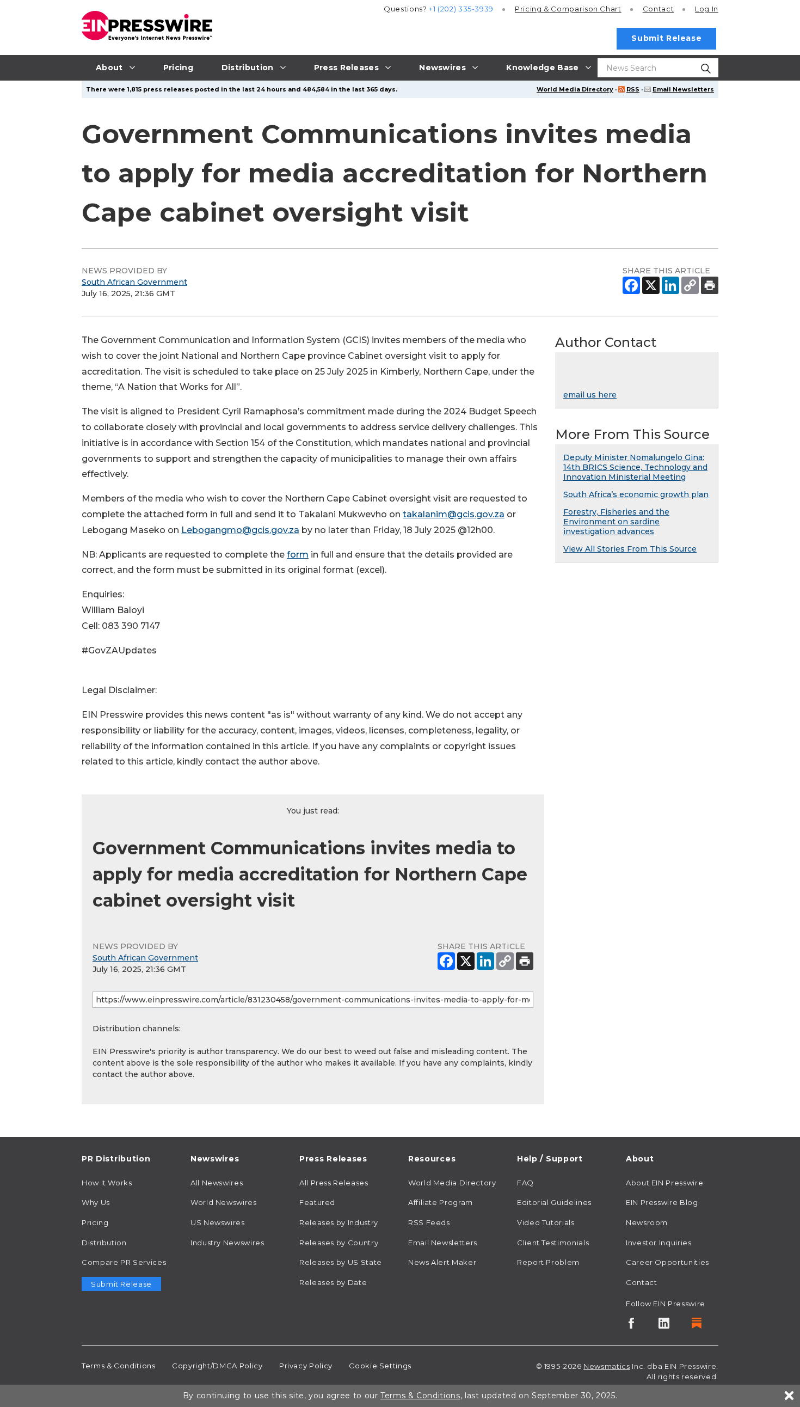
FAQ (525, 1182)
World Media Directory (575, 89)
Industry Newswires (227, 1242)
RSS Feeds (429, 1222)
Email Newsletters (683, 89)
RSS (632, 89)
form (298, 554)
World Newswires (223, 1202)
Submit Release (666, 38)
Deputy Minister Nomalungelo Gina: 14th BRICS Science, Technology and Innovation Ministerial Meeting (635, 467)
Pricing (568, 8)
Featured (317, 1202)
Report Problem (548, 1262)
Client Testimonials (553, 1242)
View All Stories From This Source (630, 549)
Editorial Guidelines (554, 1202)
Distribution (104, 1242)
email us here (590, 395)
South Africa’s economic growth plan (636, 494)
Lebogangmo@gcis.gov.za (240, 530)
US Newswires (217, 1222)
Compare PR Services (124, 1262)
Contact (658, 8)
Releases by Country (338, 1242)
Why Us (96, 1202)
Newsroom (647, 1222)
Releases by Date (333, 1282)
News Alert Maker (442, 1262)
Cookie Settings (380, 1365)
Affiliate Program (440, 1202)
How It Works (107, 1182)
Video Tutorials (546, 1222)
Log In (706, 8)
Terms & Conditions (119, 1365)
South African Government (134, 282)
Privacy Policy (306, 1365)
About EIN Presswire (664, 1182)
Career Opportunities (667, 1262)
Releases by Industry (338, 1222)
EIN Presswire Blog (662, 1202)
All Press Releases (333, 1182)
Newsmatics (606, 1366)
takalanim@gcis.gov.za (453, 514)
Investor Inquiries (659, 1242)
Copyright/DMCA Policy (217, 1365)
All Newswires (216, 1182)
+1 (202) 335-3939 (461, 8)
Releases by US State (340, 1262)
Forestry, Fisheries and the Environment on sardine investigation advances (616, 521)
